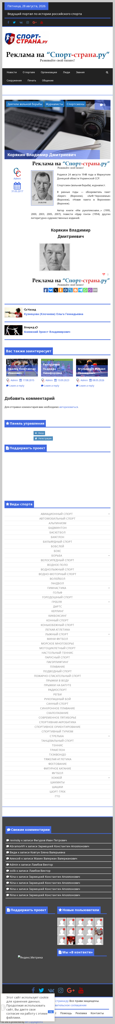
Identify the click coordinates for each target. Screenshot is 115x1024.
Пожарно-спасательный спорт (57, 676)
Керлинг (57, 611)
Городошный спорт (57, 597)
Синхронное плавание (57, 708)
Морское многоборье (57, 643)
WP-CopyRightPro (34, 1022)
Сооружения (14, 80)
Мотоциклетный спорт (57, 648)
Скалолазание (57, 713)
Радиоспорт (57, 690)
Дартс (57, 606)
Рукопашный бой (57, 699)
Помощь (66, 1013)
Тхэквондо (57, 754)
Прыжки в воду (57, 680)
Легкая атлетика (57, 629)
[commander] (89, 931)
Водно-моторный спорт (57, 574)
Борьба (56, 555)
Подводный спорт (57, 671)
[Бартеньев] (80, 940)
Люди (66, 72)
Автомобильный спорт (57, 518)
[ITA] (62, 940)
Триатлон (57, 750)
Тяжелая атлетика (57, 759)
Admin (17, 178)
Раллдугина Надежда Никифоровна (52, 369)
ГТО (57, 796)
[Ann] (62, 931)
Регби (57, 694)
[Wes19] (99, 931)
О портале (29, 72)
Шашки (57, 787)
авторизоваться (68, 407)
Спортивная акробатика (57, 722)
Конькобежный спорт (57, 625)
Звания (80, 72)
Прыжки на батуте (57, 685)
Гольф (57, 592)
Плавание (57, 666)
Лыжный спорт (56, 634)
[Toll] (89, 922)
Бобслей (57, 546)
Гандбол (57, 583)
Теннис (57, 745)
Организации (49, 72)
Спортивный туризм (57, 731)
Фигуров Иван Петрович (50, 840)
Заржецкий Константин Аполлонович (63, 846)
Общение (47, 80)
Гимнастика (56, 588)
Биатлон (57, 537)
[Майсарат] (71, 940)
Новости (12, 72)
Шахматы (57, 782)
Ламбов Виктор (42, 864)
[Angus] (71, 922)
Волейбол (57, 578)
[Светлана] (80, 931)
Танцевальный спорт (57, 740)
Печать (32, 80)
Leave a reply (16, 385)
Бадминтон (57, 528)
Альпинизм (57, 523)
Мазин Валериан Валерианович (55, 858)
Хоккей (56, 777)
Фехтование (57, 764)
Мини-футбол (57, 639)
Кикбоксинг (57, 615)
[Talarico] (80, 922)
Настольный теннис (57, 653)
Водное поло (57, 565)
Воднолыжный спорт (57, 569)
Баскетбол (57, 532)
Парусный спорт (57, 657)
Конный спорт (57, 620)
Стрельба (57, 736)
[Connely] (71, 931)
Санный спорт (57, 703)
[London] (62, 922)
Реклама (81, 1013)
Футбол (57, 773)
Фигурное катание (57, 768)
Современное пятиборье (57, 717)
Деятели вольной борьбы (24, 104)
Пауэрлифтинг (57, 662)
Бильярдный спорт (57, 541)
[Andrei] (89, 940)
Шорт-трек (57, 791)
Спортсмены (75, 104)
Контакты (97, 1013)
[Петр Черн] (99, 922)
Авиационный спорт (57, 514)
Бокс (57, 551)
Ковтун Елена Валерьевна (47, 852)
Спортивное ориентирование (57, 727)
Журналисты (54, 104)
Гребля (57, 602)
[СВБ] (99, 940)
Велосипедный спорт (57, 560)
